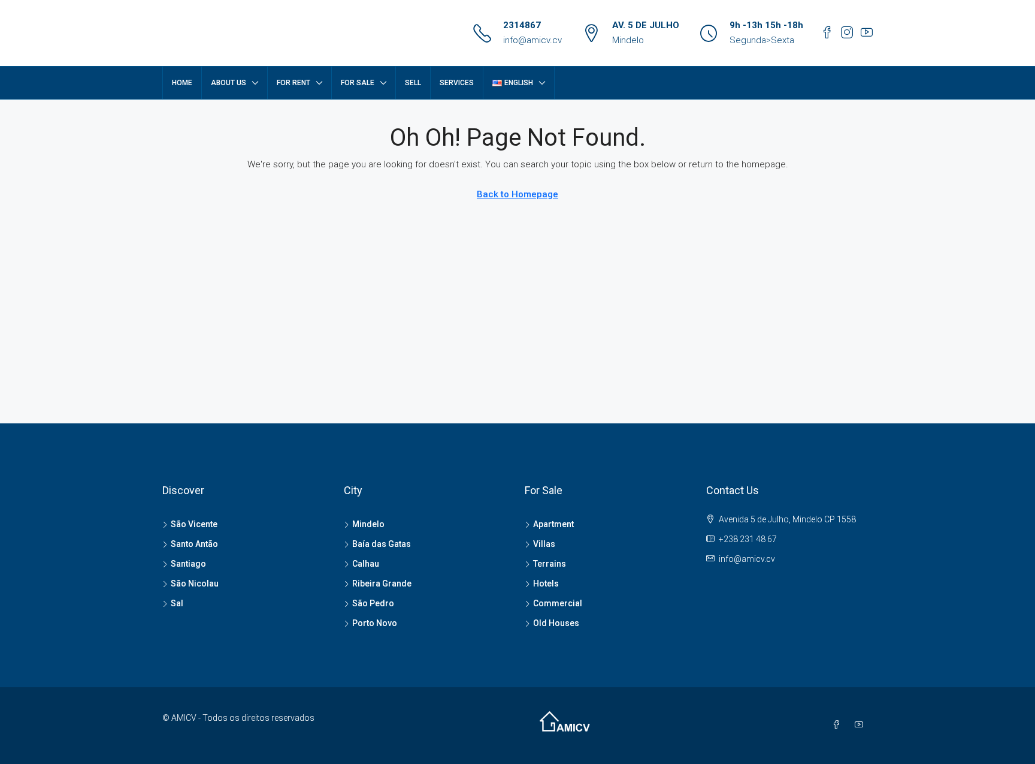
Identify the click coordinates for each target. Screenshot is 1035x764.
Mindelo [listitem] (368, 524)
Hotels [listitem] (546, 583)
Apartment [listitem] (553, 524)
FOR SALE (357, 83)
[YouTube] (861, 725)
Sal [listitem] (177, 603)
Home (182, 83)
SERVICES (457, 83)
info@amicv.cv (532, 40)
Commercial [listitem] (557, 603)
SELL (413, 83)
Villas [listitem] (544, 544)
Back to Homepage (517, 194)
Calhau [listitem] (365, 564)
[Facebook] (838, 725)
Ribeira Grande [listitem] (381, 583)
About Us (228, 83)
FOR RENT (293, 83)
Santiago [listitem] (188, 564)
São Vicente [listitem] (194, 524)
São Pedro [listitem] (373, 603)
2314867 (522, 25)
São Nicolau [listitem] (195, 583)
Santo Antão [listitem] (194, 544)
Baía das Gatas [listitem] (381, 544)
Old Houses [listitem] (556, 623)
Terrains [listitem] (549, 564)
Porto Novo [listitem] (374, 623)
